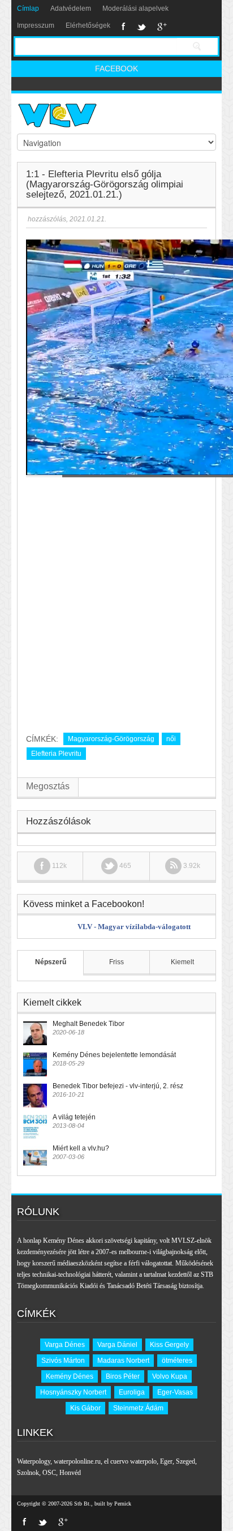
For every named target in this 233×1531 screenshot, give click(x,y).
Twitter (141, 26)
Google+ (162, 26)
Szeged (185, 1461)
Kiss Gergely (169, 1345)
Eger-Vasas (175, 1392)
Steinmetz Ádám (138, 1408)
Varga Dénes (65, 1345)
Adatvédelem (70, 8)
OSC (49, 1473)
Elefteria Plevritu (56, 754)
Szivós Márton (63, 1361)
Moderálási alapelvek (135, 8)
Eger (166, 1461)
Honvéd (70, 1473)
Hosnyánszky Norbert (73, 1392)
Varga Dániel (117, 1345)
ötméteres (177, 1361)
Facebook (123, 26)
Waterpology (33, 1461)
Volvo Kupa (169, 1376)
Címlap (28, 8)
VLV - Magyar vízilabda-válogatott (134, 926)
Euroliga (132, 1392)
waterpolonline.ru (77, 1461)
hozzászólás (46, 219)
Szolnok (28, 1473)
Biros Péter (123, 1376)
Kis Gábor (85, 1408)
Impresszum (35, 25)
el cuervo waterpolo (130, 1461)
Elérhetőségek (88, 25)
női (171, 739)
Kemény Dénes (69, 1376)
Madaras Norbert (123, 1361)
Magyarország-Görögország (111, 739)
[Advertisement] (116, 600)
